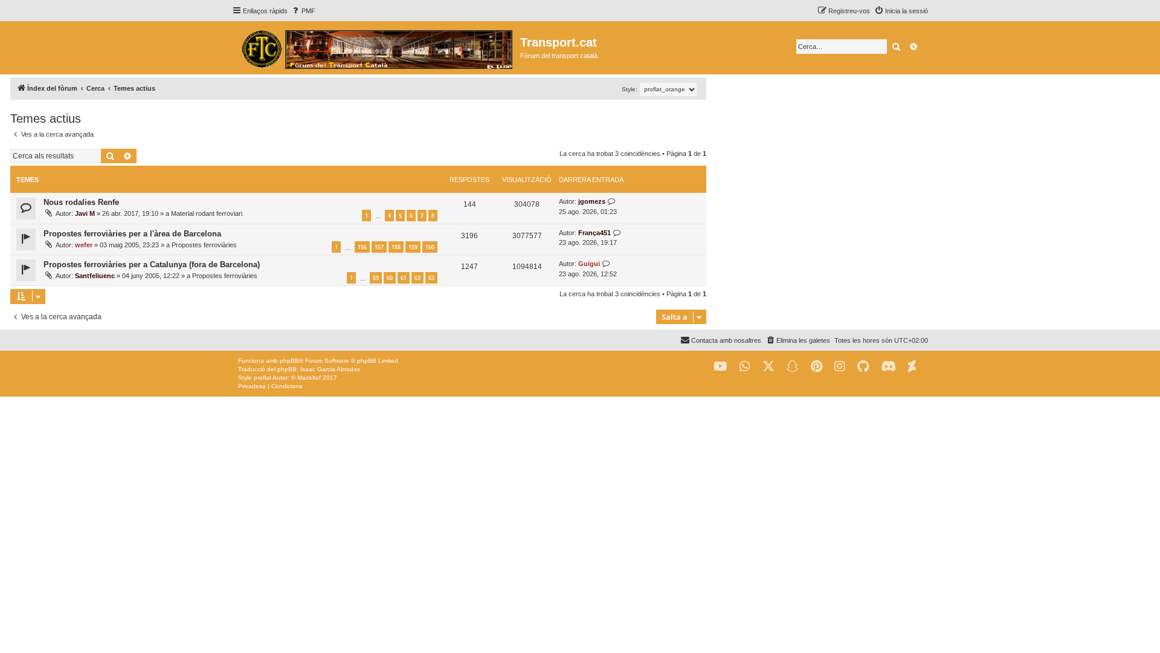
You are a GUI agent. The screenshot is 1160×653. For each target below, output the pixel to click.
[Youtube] (720, 366)
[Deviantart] (912, 366)
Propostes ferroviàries (204, 245)
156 (362, 247)
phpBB (289, 360)
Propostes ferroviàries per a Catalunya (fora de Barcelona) (152, 264)
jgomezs (591, 201)
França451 (594, 232)
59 (376, 278)
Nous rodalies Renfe (81, 202)
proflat (262, 377)
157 (379, 247)
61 (404, 278)
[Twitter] (768, 366)
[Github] (863, 366)
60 (390, 278)
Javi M (85, 213)
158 (396, 247)
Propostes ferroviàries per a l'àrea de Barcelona (132, 233)
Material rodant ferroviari (206, 213)
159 (412, 247)
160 (429, 247)
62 (417, 278)
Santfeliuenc (95, 275)
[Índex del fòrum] (376, 47)
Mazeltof (309, 377)
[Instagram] (839, 366)
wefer (83, 245)
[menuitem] (303, 11)
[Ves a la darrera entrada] (611, 202)
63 (431, 278)
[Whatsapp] (744, 366)
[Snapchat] (793, 366)
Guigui (589, 263)
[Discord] (888, 366)
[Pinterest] (816, 366)
